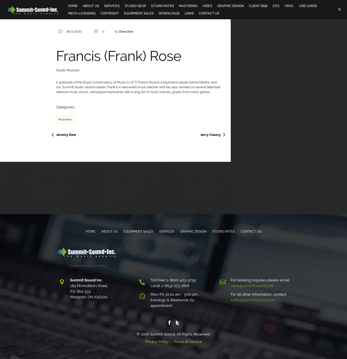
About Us (91, 6)
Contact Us (209, 13)
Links (189, 13)
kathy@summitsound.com (253, 300)
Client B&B (258, 6)
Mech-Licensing (82, 13)
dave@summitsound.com (252, 286)
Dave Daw (126, 31)
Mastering (188, 6)
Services (112, 6)
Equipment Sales (139, 13)
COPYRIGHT (110, 13)
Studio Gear (135, 6)
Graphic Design (230, 6)
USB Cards (308, 6)
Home (73, 6)
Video (207, 6)
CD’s (276, 6)
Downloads (169, 13)
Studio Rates (162, 6)
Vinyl (289, 6)
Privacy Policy (157, 342)
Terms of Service (188, 342)
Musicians (65, 119)
